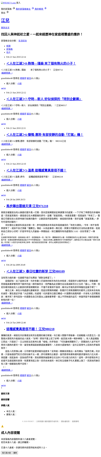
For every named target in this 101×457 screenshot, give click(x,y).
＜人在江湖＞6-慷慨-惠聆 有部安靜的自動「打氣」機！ (44, 134)
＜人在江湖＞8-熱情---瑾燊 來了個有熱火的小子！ (41, 63)
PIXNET (31, 421)
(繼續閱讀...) (6, 73)
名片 (8, 52)
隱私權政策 (65, 421)
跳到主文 (5, 28)
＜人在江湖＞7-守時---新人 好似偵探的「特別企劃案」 (44, 99)
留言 (29, 78)
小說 (19, 83)
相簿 (8, 46)
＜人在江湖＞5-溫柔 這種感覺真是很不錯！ (36, 170)
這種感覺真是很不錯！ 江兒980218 (30, 329)
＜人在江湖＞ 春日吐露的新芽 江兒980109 (35, 271)
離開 (15, 453)
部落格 (9, 49)
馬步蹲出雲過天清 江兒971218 (27, 206)
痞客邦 (23, 78)
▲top (3, 88)
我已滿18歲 (6, 453)
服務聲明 (75, 421)
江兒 (5, 20)
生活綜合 (22, 41)
